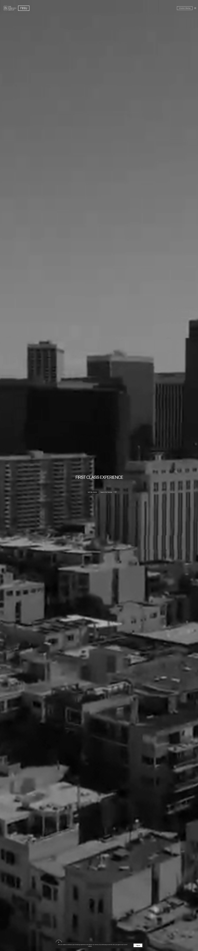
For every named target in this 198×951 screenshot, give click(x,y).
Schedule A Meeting (184, 8)
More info (95, 946)
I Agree (138, 945)
